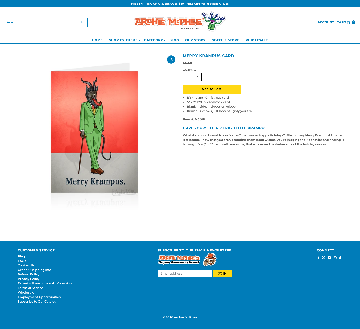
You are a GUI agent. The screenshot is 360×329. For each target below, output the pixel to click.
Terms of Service (30, 288)
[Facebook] (318, 258)
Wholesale (257, 40)
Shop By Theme (123, 40)
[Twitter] (323, 258)
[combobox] (46, 22)
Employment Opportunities (39, 297)
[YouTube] (329, 258)
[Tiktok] (340, 258)
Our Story (195, 40)
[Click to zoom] (171, 59)
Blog (174, 40)
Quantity (189, 70)
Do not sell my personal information (45, 283)
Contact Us (26, 265)
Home (97, 40)
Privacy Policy (28, 279)
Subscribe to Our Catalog (37, 301)
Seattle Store (225, 40)
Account (326, 22)
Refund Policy (28, 274)
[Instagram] (335, 258)
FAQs (22, 261)
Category (153, 40)
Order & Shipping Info (34, 270)
